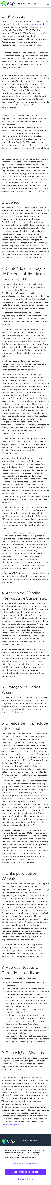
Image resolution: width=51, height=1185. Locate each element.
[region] (25, 1165)
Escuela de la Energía (26, 3)
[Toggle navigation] (48, 3)
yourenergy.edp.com (32, 24)
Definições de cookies (25, 1163)
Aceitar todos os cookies (25, 1171)
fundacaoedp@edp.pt (11, 1124)
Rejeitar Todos (25, 1179)
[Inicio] (8, 1141)
